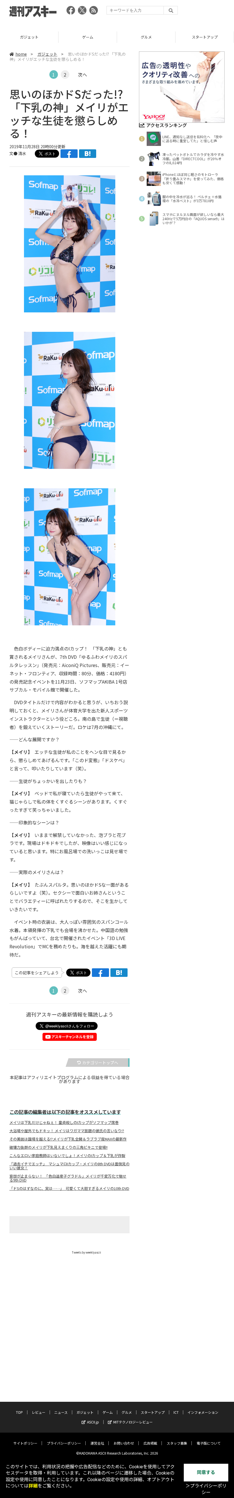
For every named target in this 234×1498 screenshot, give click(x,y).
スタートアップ (146, 37)
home (21, 54)
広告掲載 (150, 1443)
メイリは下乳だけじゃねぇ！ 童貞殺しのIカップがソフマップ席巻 (64, 1122)
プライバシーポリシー (64, 1443)
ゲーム (29, 37)
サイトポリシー (25, 1443)
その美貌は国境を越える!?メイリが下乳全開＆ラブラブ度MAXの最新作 (68, 1139)
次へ (82, 74)
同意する (206, 1472)
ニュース (61, 1412)
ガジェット (47, 54)
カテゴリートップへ (100, 1062)
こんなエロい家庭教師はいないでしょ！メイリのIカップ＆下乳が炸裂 (67, 1156)
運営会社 (97, 1443)
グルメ (87, 37)
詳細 (33, 1486)
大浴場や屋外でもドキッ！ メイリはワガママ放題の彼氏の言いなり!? (66, 1131)
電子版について (209, 1443)
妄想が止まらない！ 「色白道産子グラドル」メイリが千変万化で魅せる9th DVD (67, 1178)
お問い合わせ (124, 1443)
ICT (204, 37)
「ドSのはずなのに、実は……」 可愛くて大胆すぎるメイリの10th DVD (69, 1188)
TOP (19, 1412)
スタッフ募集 (177, 1443)
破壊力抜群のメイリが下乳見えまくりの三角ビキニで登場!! (58, 1147)
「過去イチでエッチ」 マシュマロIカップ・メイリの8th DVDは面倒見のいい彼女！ (69, 1166)
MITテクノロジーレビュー (133, 1421)
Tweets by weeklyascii (86, 1252)
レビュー (38, 1412)
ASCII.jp (93, 1421)
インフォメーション (202, 1412)
